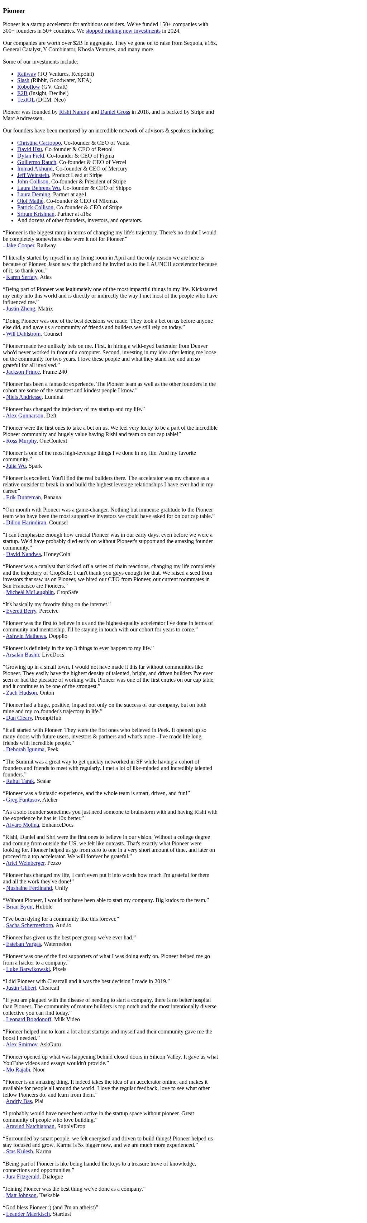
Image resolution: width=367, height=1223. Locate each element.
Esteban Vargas (23, 944)
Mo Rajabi (18, 1069)
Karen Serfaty (21, 277)
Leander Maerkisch (28, 1214)
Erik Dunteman (23, 497)
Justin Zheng (20, 308)
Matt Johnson (21, 1195)
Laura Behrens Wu (38, 188)
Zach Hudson (21, 693)
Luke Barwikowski (28, 969)
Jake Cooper (20, 245)
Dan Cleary (19, 718)
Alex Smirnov (21, 1044)
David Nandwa (23, 554)
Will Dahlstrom (23, 334)
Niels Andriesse (24, 397)
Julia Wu (16, 466)
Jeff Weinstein (33, 175)
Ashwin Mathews (26, 636)
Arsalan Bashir (22, 655)
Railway (26, 74)
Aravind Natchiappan (30, 1126)
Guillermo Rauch (36, 162)
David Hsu (29, 149)
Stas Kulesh (19, 1151)
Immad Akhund (35, 168)
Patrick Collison (35, 207)
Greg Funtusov (23, 800)
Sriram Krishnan (35, 214)
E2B (22, 93)
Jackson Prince (23, 372)
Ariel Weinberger (25, 863)
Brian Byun (19, 907)
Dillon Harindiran (26, 522)
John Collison (32, 181)
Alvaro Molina (22, 825)
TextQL (26, 100)
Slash (23, 80)
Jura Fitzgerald (22, 1176)
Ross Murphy (21, 441)
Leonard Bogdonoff (28, 1019)
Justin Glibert (21, 988)
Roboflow (28, 87)
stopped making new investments (123, 31)
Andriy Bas (19, 1101)
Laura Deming (33, 194)
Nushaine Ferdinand (29, 888)
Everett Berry (21, 611)
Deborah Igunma (25, 749)
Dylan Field (30, 156)
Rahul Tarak (20, 781)
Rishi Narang (74, 112)
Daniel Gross (115, 112)
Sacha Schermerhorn (29, 925)
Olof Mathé (30, 201)
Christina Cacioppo (39, 143)
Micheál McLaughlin (30, 592)
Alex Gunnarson (24, 415)
